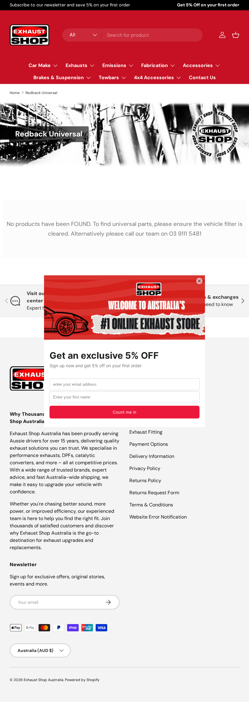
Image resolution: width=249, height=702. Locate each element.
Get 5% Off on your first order (208, 5)
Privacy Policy (144, 468)
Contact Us (202, 77)
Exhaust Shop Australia (43, 679)
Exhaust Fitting (145, 432)
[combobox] (132, 35)
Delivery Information (151, 456)
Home (15, 93)
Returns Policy (145, 480)
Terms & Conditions (151, 505)
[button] (235, 35)
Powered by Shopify (82, 679)
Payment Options (148, 444)
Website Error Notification (158, 517)
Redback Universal (41, 93)
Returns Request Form (154, 492)
